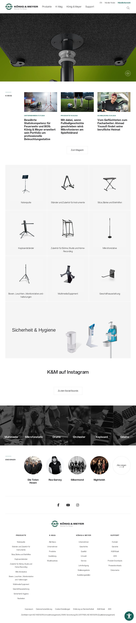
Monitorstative (18, 267)
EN (101, 2)
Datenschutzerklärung (44, 609)
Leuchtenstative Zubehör (23, 283)
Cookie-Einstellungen (62, 609)
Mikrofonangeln (102, 227)
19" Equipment (60, 231)
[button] (129, 616)
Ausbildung (103, 116)
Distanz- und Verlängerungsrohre (27, 270)
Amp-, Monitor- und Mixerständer (69, 228)
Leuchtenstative (19, 280)
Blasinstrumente (61, 182)
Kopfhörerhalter (61, 225)
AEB (109, 609)
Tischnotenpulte (19, 189)
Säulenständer (18, 230)
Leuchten (16, 192)
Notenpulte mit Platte (21, 176)
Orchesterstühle (102, 181)
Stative (57, 270)
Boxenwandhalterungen (22, 277)
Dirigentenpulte (19, 179)
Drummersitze (102, 171)
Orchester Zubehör (20, 182)
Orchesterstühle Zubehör (107, 184)
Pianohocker (101, 194)
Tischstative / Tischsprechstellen (110, 220)
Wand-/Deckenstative (105, 239)
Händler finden (110, 2)
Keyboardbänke (102, 187)
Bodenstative (101, 214)
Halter (56, 277)
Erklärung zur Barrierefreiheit (83, 609)
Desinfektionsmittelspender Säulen (40, 324)
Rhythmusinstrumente (64, 186)
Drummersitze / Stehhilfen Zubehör (111, 178)
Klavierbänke (101, 190)
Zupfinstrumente (61, 176)
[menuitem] (47, 6)
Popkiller (99, 230)
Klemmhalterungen (104, 236)
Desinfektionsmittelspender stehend (40, 321)
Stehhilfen (100, 174)
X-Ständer (16, 223)
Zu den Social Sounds (68, 390)
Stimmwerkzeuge (62, 189)
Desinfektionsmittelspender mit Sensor (42, 327)
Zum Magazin (77, 149)
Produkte (65, 116)
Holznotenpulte (19, 186)
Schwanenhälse (102, 223)
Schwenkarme (102, 217)
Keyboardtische (19, 227)
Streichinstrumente (62, 179)
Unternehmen (30, 116)
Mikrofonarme (101, 233)
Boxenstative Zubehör (22, 274)
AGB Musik (101, 609)
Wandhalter (59, 274)
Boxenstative (18, 264)
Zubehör (16, 195)
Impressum (29, 609)
